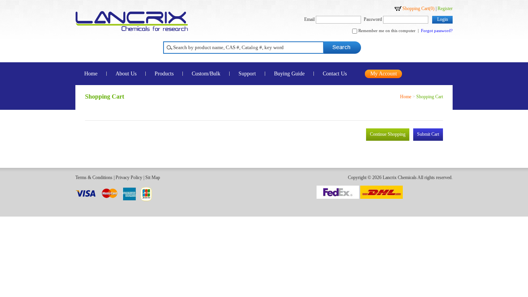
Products (164, 74)
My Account (383, 74)
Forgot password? (437, 30)
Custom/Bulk (206, 74)
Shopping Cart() (418, 8)
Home (90, 74)
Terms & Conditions (93, 177)
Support (247, 74)
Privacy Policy (129, 177)
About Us (126, 74)
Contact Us (335, 74)
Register (445, 8)
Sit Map (152, 177)
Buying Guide (289, 74)
